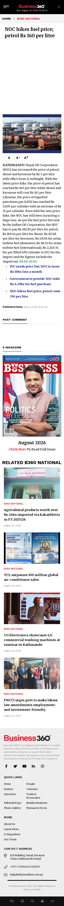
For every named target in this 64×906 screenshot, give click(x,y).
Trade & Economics (33, 796)
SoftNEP (36, 889)
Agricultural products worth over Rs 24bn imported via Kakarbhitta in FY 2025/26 (32, 514)
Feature (8, 789)
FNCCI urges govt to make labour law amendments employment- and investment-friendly (31, 705)
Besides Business (36, 802)
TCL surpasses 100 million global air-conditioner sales (31, 577)
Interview (10, 794)
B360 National (13, 503)
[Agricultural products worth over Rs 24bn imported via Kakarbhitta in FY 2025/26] (32, 483)
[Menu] (6, 7)
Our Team (10, 839)
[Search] (59, 7)
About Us (9, 824)
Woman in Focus (36, 808)
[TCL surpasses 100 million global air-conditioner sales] (32, 548)
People (30, 784)
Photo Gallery (12, 808)
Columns (32, 789)
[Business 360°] (32, 6)
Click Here (17, 449)
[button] (12, 901)
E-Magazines (12, 834)
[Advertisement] (32, 76)
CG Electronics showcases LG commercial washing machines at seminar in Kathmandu (32, 640)
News (7, 784)
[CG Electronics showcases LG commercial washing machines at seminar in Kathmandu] (32, 608)
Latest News (11, 829)
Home (6, 18)
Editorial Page (12, 802)
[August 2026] (32, 395)
